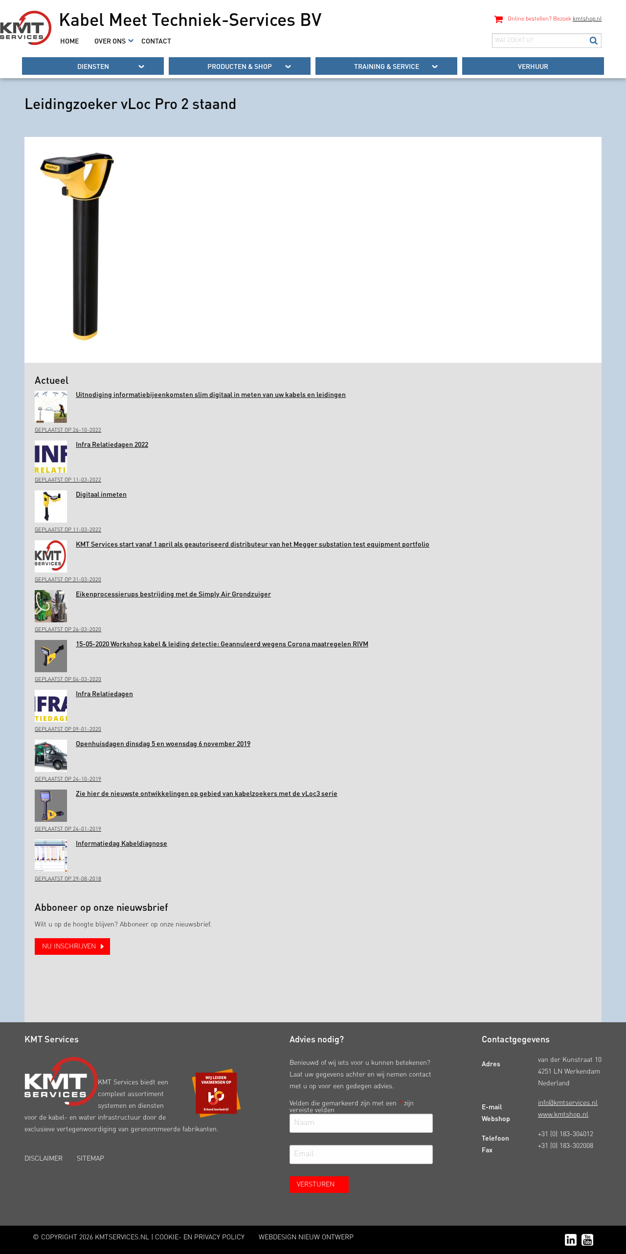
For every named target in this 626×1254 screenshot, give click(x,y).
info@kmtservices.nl (568, 1103)
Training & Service (386, 66)
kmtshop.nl (587, 19)
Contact (156, 40)
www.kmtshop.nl (563, 1114)
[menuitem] (69, 40)
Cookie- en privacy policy (200, 1237)
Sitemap (90, 1158)
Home (69, 40)
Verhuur (533, 66)
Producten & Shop (239, 66)
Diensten (93, 66)
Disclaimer (43, 1158)
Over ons (110, 40)
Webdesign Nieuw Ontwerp (306, 1237)
